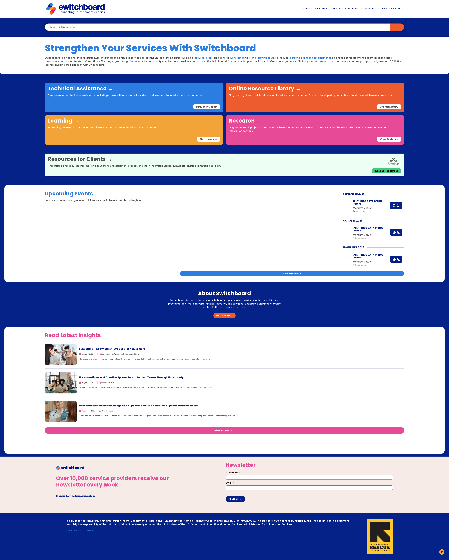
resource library (203, 57)
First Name (233, 473)
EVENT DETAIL (396, 205)
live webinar (237, 57)
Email (230, 483)
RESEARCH (370, 8)
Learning (336, 8)
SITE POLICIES (73, 530)
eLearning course (265, 57)
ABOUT (396, 8)
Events (386, 8)
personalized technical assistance (310, 57)
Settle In (135, 61)
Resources (353, 8)
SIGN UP (234, 499)
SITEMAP (88, 530)
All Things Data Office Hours (367, 202)
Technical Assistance (315, 8)
